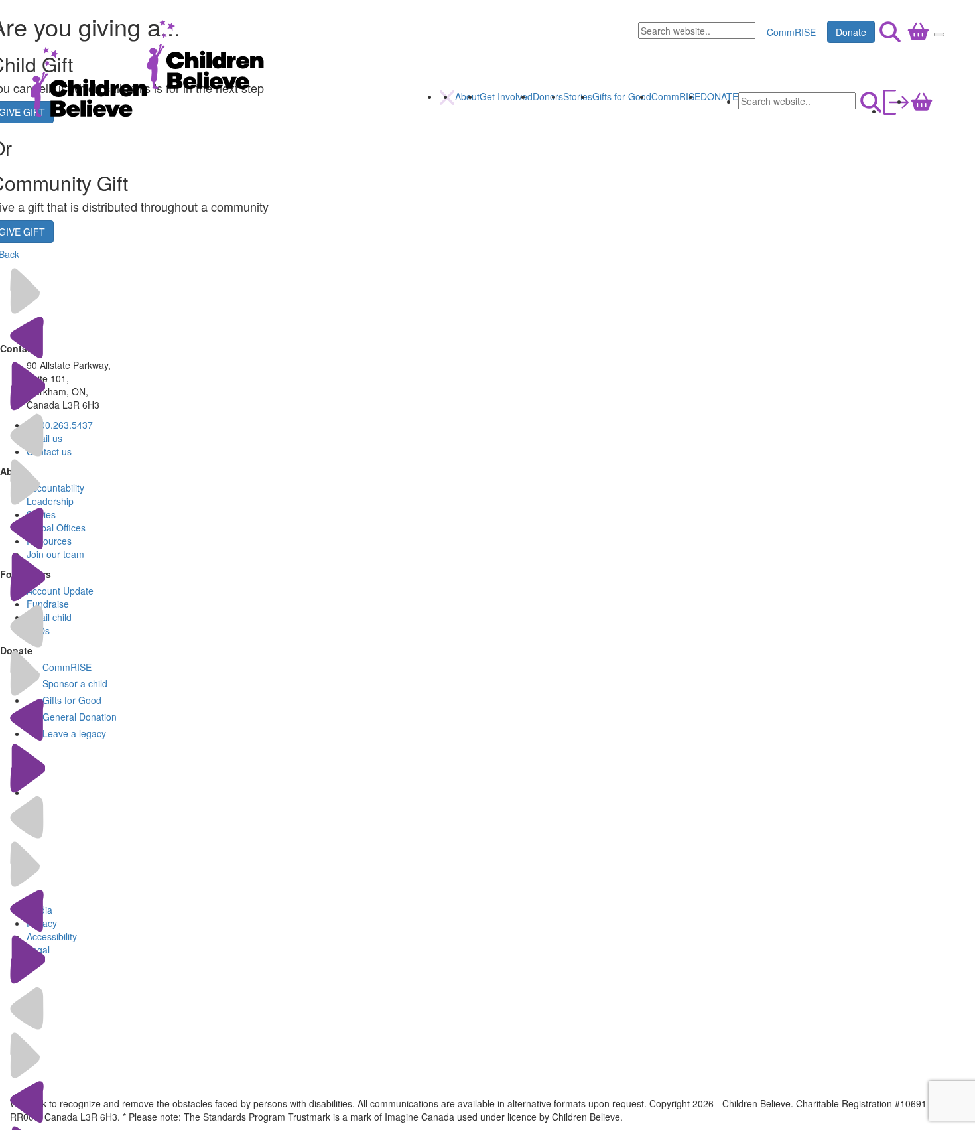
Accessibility (52, 936)
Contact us (49, 451)
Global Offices (56, 527)
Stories (577, 96)
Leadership (50, 501)
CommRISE (791, 31)
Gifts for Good (621, 96)
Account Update (60, 590)
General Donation (79, 716)
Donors (548, 96)
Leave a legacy (74, 733)
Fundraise (48, 603)
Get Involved (506, 96)
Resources (49, 540)
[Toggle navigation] (939, 34)
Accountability (55, 487)
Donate (851, 31)
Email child (49, 617)
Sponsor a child (74, 683)
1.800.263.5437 (60, 424)
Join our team (55, 554)
